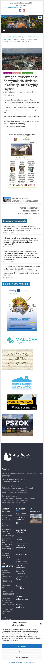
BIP (17, 523)
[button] (41, 624)
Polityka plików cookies (15, 662)
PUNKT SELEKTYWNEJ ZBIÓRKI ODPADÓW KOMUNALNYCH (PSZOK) (28, 211)
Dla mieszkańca (27, 73)
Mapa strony (21, 514)
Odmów (22, 652)
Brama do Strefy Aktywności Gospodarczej (25, 199)
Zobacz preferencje (22, 657)
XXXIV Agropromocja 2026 (12, 8)
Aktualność (8, 73)
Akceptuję (22, 646)
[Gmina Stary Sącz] (22, 17)
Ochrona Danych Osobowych (20, 539)
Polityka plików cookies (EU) (22, 599)
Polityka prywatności (29, 662)
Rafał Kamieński (26, 92)
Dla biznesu (17, 73)
